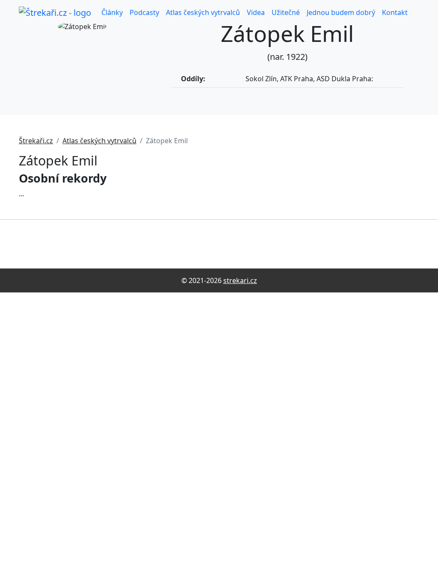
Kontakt (395, 12)
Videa (256, 12)
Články (112, 12)
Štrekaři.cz (36, 140)
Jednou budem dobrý (341, 12)
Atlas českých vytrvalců (203, 12)
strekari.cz (240, 280)
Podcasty (144, 12)
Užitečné (286, 12)
